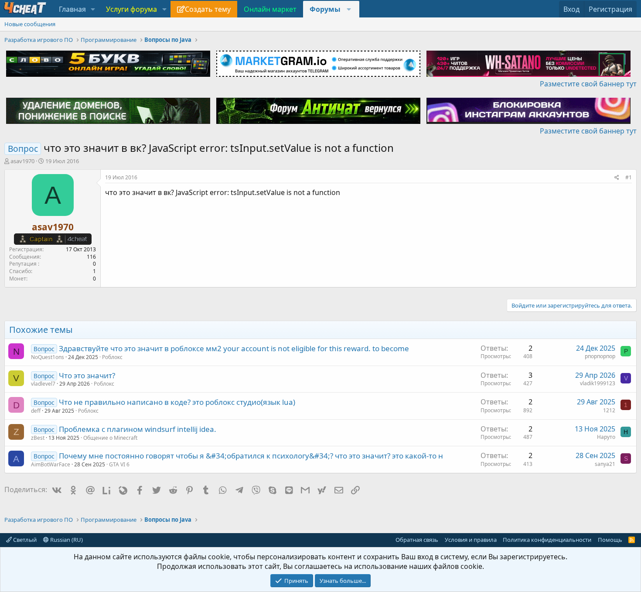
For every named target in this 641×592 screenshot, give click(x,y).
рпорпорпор (600, 356)
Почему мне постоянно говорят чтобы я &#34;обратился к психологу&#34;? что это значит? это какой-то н (251, 456)
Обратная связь (417, 540)
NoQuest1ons (47, 357)
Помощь (610, 540)
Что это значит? (87, 375)
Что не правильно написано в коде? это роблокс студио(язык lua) (177, 402)
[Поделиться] (616, 178)
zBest (37, 437)
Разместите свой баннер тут (588, 84)
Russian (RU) (66, 540)
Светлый (24, 540)
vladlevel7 (43, 383)
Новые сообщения (29, 24)
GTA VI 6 (119, 464)
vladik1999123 (597, 383)
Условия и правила (471, 540)
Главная (72, 9)
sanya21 (605, 464)
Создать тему (208, 9)
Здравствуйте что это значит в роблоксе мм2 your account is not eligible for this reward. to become (234, 348)
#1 (628, 177)
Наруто (606, 437)
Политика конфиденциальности (547, 540)
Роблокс (112, 357)
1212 (609, 410)
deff (36, 410)
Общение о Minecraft (110, 437)
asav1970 (22, 161)
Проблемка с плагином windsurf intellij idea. (137, 429)
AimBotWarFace (50, 464)
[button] (93, 9)
